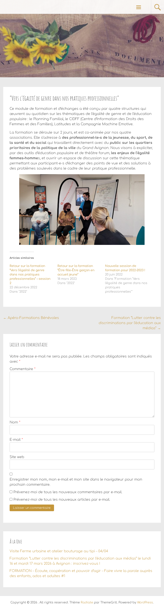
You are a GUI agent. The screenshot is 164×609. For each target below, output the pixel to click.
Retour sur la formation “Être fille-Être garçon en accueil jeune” (75, 270)
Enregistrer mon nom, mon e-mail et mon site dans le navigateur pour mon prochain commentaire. (76, 482)
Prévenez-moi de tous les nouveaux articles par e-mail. (61, 500)
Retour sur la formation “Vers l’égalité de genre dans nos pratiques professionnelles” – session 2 (30, 274)
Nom (15, 422)
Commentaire (22, 369)
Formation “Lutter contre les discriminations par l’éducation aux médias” (130, 323)
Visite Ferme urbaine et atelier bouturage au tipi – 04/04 (59, 551)
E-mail (16, 440)
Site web (17, 457)
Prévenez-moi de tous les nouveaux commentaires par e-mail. (67, 492)
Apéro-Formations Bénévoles (31, 318)
